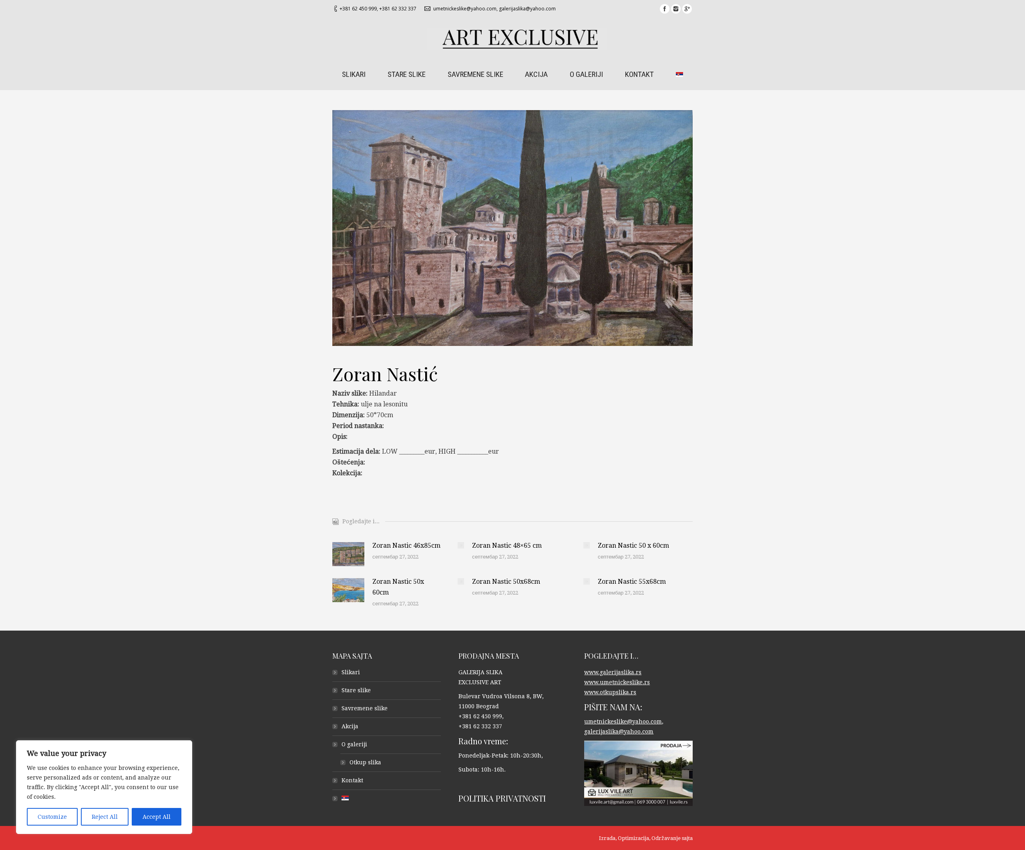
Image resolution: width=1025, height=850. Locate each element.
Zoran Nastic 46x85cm (406, 545)
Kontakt (352, 780)
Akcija (350, 726)
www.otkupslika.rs (610, 692)
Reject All (105, 817)
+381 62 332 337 (397, 8)
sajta (687, 838)
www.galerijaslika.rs (612, 672)
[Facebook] (664, 9)
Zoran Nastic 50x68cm (506, 581)
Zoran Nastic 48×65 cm (507, 545)
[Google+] (687, 9)
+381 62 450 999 (358, 8)
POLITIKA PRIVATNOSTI (502, 798)
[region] (104, 787)
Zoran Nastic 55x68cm (632, 581)
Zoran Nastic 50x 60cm (398, 587)
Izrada (607, 838)
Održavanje (666, 838)
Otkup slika (365, 762)
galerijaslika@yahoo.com (527, 8)
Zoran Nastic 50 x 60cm (633, 545)
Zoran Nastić (385, 373)
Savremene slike (365, 708)
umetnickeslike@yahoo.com (464, 8)
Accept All (157, 817)
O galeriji (354, 744)
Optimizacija (633, 838)
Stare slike (356, 690)
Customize (52, 817)
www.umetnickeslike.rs (617, 682)
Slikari (351, 672)
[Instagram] (676, 9)
